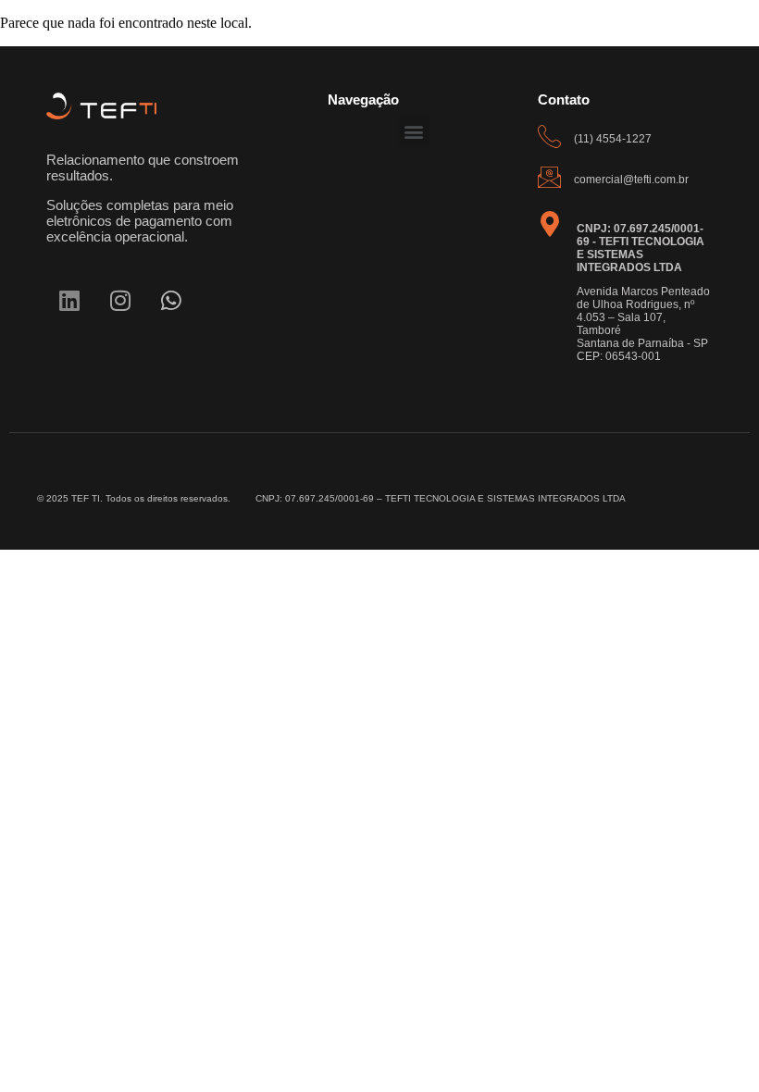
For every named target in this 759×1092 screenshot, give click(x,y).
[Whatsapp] (171, 300)
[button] (414, 131)
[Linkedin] (69, 300)
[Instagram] (120, 300)
